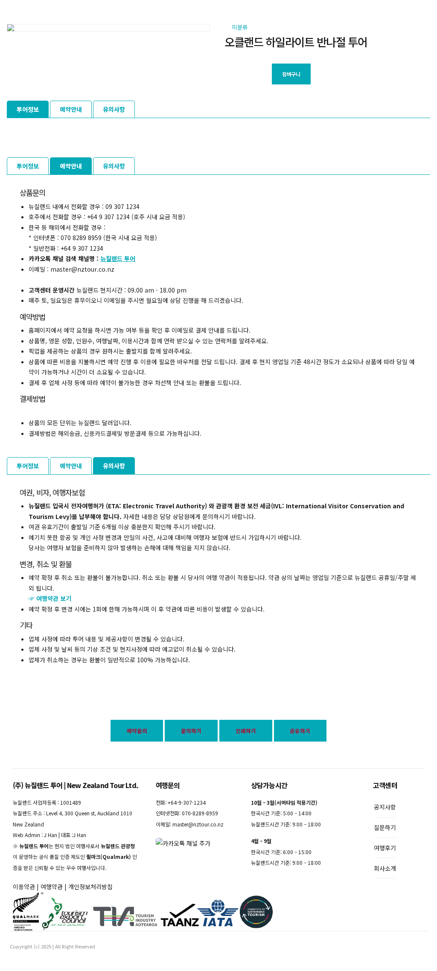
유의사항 (114, 109)
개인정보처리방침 (90, 886)
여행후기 (385, 847)
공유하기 (300, 731)
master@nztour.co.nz (198, 824)
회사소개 (385, 868)
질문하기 (385, 827)
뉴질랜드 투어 (117, 258)
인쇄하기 (246, 731)
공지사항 (385, 807)
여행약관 (52, 886)
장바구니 (291, 74)
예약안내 (71, 109)
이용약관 (24, 886)
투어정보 (28, 109)
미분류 (240, 27)
